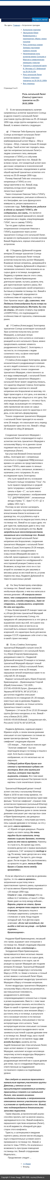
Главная (16, 25)
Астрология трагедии (32, 30)
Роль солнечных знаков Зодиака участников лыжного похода (33, 48)
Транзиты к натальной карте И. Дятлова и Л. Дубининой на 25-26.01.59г (35, 69)
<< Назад (27, 1164)
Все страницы (29, 83)
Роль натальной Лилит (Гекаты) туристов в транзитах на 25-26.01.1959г (35, 77)
